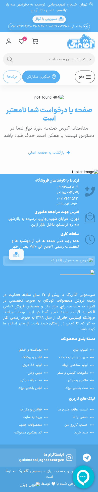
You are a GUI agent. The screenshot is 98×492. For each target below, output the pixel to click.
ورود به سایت (32, 417)
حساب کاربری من (76, 424)
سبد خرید (81, 432)
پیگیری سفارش (38, 77)
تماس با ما (80, 417)
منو (81, 77)
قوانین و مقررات (31, 409)
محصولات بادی (31, 380)
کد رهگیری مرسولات (28, 432)
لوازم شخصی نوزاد (75, 365)
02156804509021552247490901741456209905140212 (68, 196)
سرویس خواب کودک (73, 357)
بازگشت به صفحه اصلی (46, 153)
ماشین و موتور (78, 380)
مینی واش (35, 372)
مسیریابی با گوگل (47, 19)
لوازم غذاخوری (32, 365)
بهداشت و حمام (30, 349)
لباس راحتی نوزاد (30, 388)
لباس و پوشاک (32, 357)
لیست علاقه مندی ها (73, 409)
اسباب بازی (80, 349)
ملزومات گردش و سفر (73, 372)
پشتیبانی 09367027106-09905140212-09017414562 (47, 26)
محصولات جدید (30, 424)
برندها (12, 77)
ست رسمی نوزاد (77, 388)
